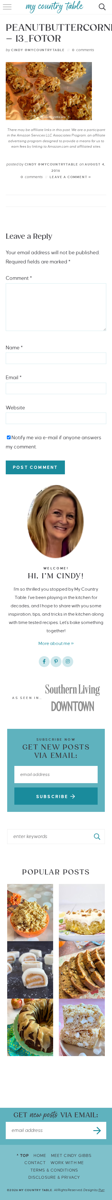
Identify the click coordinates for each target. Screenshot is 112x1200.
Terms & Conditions (54, 1170)
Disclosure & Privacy (54, 1177)
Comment (19, 278)
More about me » (56, 643)
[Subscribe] (97, 1130)
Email (14, 377)
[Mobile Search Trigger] (101, 10)
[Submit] (97, 836)
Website (15, 408)
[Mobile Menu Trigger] (8, 10)
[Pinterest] (56, 661)
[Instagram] (67, 661)
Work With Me (67, 1163)
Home (40, 1155)
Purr (102, 1190)
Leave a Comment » (70, 177)
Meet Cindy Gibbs (71, 1155)
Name (14, 347)
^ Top (23, 1155)
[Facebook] (44, 661)
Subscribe (53, 796)
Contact (35, 1163)
